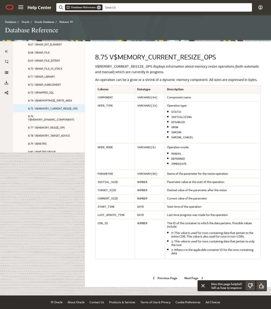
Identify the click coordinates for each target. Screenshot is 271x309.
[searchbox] (177, 7)
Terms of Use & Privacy (155, 302)
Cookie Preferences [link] (188, 302)
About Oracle (76, 302)
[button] (21, 7)
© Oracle (56, 302)
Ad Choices (213, 302)
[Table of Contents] (6, 51)
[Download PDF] (6, 83)
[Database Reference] (6, 72)
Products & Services (122, 302)
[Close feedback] (203, 285)
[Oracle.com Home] (9, 7)
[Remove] (99, 7)
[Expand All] (7, 61)
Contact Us (97, 302)
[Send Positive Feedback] (261, 285)
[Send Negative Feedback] (250, 285)
